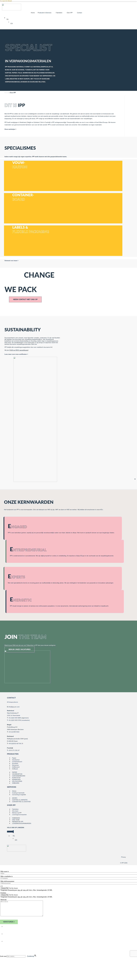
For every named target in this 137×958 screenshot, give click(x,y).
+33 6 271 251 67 (14, 750)
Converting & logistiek (19, 794)
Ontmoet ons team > (11, 260)
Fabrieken (15, 809)
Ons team (15, 811)
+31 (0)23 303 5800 (14, 718)
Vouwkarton (16, 760)
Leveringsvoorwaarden (19, 814)
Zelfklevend (15, 767)
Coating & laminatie (18, 793)
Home (33, 12)
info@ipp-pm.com (14, 707)
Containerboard (17, 761)
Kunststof (15, 763)
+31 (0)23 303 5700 (14, 720)
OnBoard (15, 769)
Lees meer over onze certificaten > (16, 354)
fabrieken (28, 125)
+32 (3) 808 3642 (13, 732)
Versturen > (9, 922)
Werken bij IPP (16, 813)
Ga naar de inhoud (6, 1)
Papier (14, 758)
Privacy (123, 857)
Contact (79, 12)
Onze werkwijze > (10, 129)
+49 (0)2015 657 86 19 (15, 743)
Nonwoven (15, 765)
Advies (14, 791)
